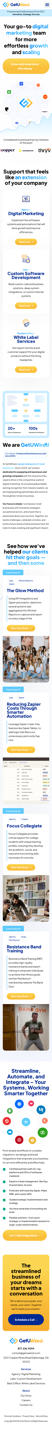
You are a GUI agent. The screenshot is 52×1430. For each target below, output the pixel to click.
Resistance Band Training (24, 948)
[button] (47, 5)
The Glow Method (25, 590)
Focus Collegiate (24, 825)
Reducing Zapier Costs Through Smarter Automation (24, 710)
